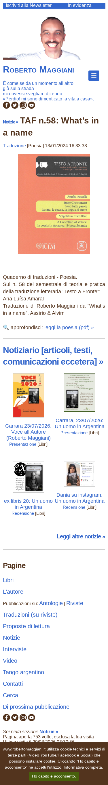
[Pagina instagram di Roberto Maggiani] (23, 107)
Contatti (13, 684)
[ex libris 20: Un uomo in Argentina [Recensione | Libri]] (28, 493)
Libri (8, 580)
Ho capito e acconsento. (54, 776)
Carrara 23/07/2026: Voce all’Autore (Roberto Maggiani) (28, 432)
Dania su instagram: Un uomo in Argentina (80, 498)
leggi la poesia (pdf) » (69, 327)
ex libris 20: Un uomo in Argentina (28, 504)
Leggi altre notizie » (81, 536)
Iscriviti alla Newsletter (29, 5)
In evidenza (80, 5)
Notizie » (10, 121)
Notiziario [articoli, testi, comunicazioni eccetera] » (53, 355)
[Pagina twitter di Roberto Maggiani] (14, 107)
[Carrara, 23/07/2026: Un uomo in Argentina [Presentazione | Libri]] (79, 413)
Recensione (23, 513)
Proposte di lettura (26, 626)
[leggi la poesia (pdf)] (54, 255)
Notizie (11, 638)
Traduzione (14, 145)
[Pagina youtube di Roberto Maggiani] (31, 107)
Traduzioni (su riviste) (30, 614)
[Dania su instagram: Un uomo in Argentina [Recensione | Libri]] (79, 487)
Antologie (51, 603)
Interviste (14, 649)
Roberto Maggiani (38, 69)
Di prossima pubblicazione (36, 707)
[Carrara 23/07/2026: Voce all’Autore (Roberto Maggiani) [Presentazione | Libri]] (28, 418)
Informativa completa (83, 767)
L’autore (13, 591)
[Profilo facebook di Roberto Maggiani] (6, 107)
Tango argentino (23, 672)
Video (10, 661)
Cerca (10, 695)
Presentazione (22, 444)
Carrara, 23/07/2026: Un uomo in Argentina (80, 423)
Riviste (74, 603)
